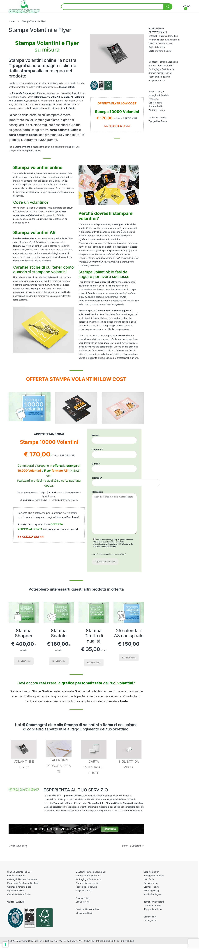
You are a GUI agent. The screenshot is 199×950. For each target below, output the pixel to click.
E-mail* (96, 463)
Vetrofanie (153, 99)
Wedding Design (156, 110)
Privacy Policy (83, 898)
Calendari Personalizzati (160, 43)
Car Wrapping (155, 102)
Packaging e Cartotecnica (161, 69)
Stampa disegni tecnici (159, 73)
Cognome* (97, 449)
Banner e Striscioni (133, 845)
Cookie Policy (82, 901)
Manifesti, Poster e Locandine (163, 61)
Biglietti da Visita (156, 47)
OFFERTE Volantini (157, 32)
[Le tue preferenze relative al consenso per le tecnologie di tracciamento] (5, 945)
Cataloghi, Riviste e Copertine (163, 36)
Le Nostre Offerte (157, 117)
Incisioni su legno (152, 894)
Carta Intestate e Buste (159, 50)
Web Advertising (18, 845)
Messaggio (97, 491)
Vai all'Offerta (23, 661)
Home (11, 21)
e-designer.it (150, 920)
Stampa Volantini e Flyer (19, 871)
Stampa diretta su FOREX (161, 65)
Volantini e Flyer (156, 28)
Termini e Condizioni (154, 901)
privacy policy (111, 540)
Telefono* (97, 477)
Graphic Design (156, 91)
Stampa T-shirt (155, 106)
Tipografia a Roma (157, 121)
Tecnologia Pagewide (159, 76)
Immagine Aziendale (158, 95)
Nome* (95, 435)
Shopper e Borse (156, 80)
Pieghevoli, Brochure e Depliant (164, 39)
